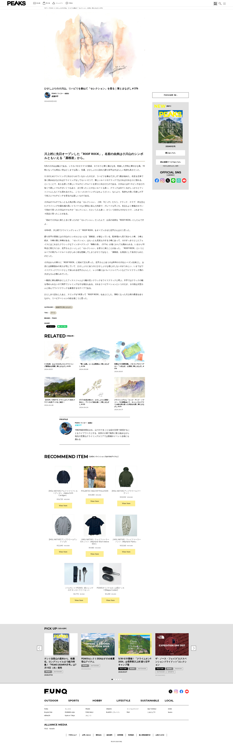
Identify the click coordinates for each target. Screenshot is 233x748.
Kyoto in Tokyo (70, 715)
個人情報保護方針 (145, 735)
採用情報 (120, 735)
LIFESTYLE (123, 700)
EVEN (170, 709)
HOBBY (97, 700)
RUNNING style (70, 712)
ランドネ (68, 709)
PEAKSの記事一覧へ (170, 95)
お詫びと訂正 (160, 735)
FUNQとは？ (73, 735)
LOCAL (169, 700)
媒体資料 (109, 735)
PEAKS (51, 8)
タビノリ (88, 715)
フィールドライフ (132, 709)
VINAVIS (109, 709)
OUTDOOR (58, 671)
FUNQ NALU (89, 712)
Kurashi (52, 729)
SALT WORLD (151, 709)
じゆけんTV (151, 712)
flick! (128, 712)
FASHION (178, 668)
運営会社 (99, 735)
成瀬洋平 (78, 425)
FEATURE (123, 668)
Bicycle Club (48, 712)
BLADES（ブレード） (113, 712)
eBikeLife (47, 715)
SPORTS (171, 672)
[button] (39, 648)
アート (53, 313)
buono (170, 712)
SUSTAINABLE (150, 700)
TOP (45, 8)
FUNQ (46, 709)
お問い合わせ (86, 735)
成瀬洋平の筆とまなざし (64, 307)
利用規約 (131, 735)
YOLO (46, 729)
